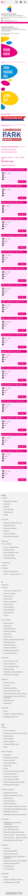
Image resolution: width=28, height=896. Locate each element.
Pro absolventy (9, 869)
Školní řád (7, 634)
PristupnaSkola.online (11, 894)
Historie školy (8, 612)
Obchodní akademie (7, 157)
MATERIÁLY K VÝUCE (10, 812)
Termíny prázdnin (10, 631)
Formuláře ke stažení (11, 536)
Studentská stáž (9, 642)
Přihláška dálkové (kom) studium (15, 814)
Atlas (6, 747)
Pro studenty (6, 620)
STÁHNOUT (22, 182)
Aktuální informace (10, 793)
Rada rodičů (8, 599)
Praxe (6, 768)
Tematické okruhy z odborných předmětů (14, 697)
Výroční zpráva (9, 607)
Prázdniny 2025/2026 (11, 757)
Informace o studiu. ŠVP (12, 591)
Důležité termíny (9, 628)
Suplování (7, 626)
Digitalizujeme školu (11, 571)
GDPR (6, 515)
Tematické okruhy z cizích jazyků (15, 693)
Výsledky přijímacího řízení (13, 672)
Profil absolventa (10, 664)
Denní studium (7, 751)
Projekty (5, 568)
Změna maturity (9, 682)
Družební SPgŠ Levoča (11, 744)
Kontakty (7, 504)
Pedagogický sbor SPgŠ (12, 882)
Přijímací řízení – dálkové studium (15, 837)
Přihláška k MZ (9, 700)
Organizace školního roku (13, 523)
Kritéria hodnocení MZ (11, 863)
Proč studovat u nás (11, 661)
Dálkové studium (8, 789)
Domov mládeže (9, 533)
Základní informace (10, 501)
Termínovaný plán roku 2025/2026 (15, 733)
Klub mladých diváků (11, 779)
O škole (16, 157)
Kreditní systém (9, 760)
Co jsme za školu (10, 730)
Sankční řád (8, 637)
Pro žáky (5, 519)
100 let (6, 615)
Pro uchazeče (6, 544)
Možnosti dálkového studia (13, 795)
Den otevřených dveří (11, 552)
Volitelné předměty (10, 774)
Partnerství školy (10, 593)
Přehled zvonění (9, 525)
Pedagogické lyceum (11, 827)
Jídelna (6, 531)
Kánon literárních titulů (12, 691)
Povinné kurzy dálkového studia (15, 806)
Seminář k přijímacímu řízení (14, 832)
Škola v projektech (10, 601)
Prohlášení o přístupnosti (8, 149)
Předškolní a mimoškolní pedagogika (12, 823)
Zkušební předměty (10, 688)
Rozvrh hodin (8, 623)
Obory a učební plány (11, 547)
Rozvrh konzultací (10, 803)
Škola (6, 711)
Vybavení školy (9, 555)
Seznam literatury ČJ (11, 854)
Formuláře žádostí (10, 653)
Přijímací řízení (9, 550)
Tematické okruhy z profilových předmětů (15, 857)
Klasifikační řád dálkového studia (15, 809)
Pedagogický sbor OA (11, 716)
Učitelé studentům (10, 647)
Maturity (5, 541)
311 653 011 (6, 18)
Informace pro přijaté (11, 674)
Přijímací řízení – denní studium (15, 835)
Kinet (21, 894)
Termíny (7, 685)
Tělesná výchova (10, 645)
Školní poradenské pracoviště (14, 639)
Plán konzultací (9, 801)
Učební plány (8, 604)
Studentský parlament (11, 650)
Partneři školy (9, 509)
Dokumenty (6, 562)
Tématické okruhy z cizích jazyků (15, 861)
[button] (2, 2)
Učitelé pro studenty (11, 776)
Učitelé (6, 507)
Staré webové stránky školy (9, 152)
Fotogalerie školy (10, 558)
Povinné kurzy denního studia (14, 771)
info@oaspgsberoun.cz (10, 20)
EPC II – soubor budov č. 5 (13, 574)
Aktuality (5, 585)
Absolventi (7, 703)
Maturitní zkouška (10, 528)
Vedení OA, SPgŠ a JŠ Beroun (13, 714)
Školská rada (8, 512)
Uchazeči (5, 658)
